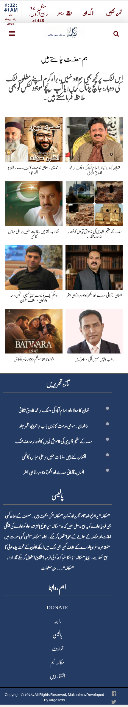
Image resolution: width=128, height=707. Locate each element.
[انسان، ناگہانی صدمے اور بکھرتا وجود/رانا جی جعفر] (94, 266)
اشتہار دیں (57, 676)
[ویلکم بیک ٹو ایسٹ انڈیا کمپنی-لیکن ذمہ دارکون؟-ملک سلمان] (34, 266)
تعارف (57, 648)
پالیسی (57, 635)
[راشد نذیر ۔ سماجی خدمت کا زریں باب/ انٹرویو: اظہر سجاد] (34, 138)
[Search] (116, 32)
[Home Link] (64, 30)
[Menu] (12, 33)
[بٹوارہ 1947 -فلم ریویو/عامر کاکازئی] (34, 330)
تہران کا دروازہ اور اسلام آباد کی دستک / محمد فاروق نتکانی (53, 410)
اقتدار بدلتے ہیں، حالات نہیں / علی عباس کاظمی (54, 457)
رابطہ (57, 621)
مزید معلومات (48, 568)
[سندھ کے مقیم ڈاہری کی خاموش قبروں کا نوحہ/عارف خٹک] (94, 202)
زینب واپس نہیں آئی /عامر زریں (94, 359)
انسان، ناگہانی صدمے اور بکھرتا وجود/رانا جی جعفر (94, 295)
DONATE (57, 607)
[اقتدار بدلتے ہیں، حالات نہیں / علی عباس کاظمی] (34, 202)
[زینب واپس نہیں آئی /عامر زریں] (94, 330)
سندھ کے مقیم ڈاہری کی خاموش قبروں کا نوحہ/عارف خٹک (53, 441)
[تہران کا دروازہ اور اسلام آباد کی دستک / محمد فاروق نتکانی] (94, 138)
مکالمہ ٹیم (57, 662)
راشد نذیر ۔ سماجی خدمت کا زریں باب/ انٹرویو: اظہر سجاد (54, 426)
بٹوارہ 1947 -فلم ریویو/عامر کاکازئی (34, 359)
